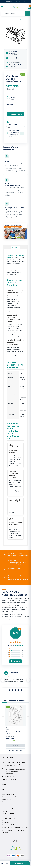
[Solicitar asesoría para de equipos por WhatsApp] (15, 231)
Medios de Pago (6, 799)
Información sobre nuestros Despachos (12, 794)
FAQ (3, 789)
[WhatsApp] (17, 841)
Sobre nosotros (6, 787)
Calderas (4, 811)
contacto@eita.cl (9, 776)
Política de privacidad (8, 824)
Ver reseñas (16, 661)
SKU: (7, 93)
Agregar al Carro (16, 114)
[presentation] (3, 680)
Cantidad (10, 104)
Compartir (25, 19)
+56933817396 (9, 773)
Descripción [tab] (15, 247)
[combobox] (15, 13)
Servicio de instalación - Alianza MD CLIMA (13, 792)
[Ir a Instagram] (14, 841)
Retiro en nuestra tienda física (10, 796)
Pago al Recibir (6, 801)
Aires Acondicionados (8, 808)
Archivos (8, 127)
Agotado (15, 745)
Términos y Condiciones (8, 818)
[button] (9, 690)
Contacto (4, 784)
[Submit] (27, 13)
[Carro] (29, 7)
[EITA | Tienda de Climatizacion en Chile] (15, 7)
